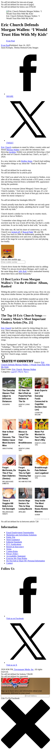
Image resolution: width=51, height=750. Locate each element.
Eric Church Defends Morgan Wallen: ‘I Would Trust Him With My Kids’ (25, 364)
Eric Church (6, 147)
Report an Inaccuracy (15, 547)
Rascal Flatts (28, 232)
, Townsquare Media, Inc (23, 669)
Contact (9, 563)
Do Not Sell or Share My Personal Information (25, 561)
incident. (13, 152)
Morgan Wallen (12, 150)
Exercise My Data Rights (16, 558)
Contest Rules (12, 551)
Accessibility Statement (16, 556)
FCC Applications (13, 544)
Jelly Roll (22, 271)
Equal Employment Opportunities (20, 532)
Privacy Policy (12, 554)
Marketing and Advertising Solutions (21, 535)
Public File (10, 537)
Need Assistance (13, 539)
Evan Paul (5, 45)
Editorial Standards (14, 542)
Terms (8, 549)
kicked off (16, 232)
